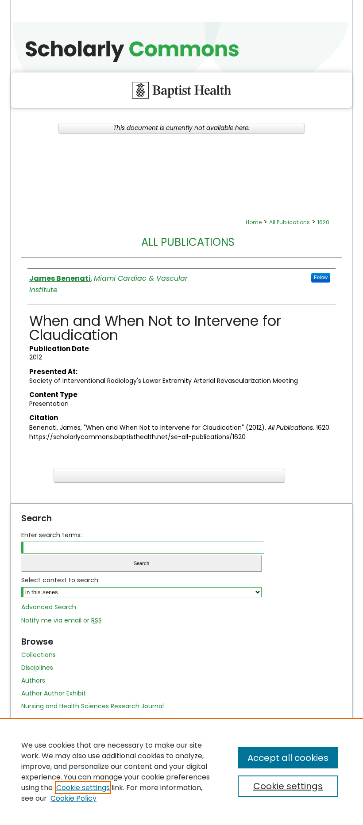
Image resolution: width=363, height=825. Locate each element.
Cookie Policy (73, 798)
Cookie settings (83, 788)
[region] (181, 771)
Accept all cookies (287, 758)
